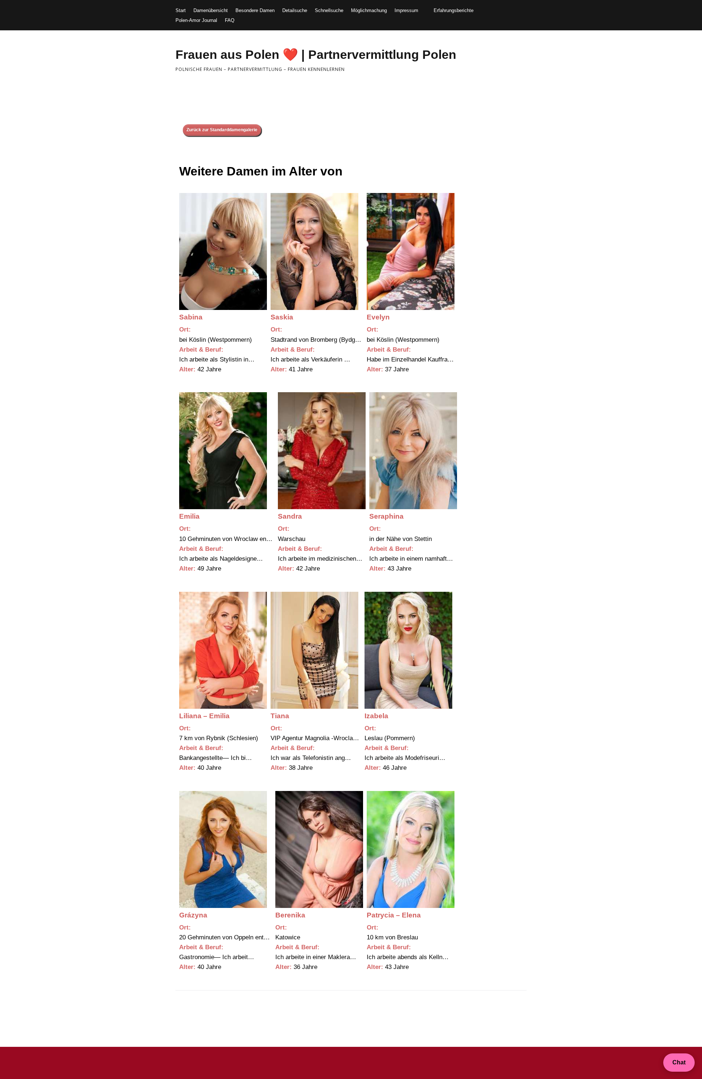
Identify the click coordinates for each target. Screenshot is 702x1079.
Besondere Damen (255, 10)
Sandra (290, 516)
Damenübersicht (210, 10)
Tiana (280, 716)
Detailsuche (294, 10)
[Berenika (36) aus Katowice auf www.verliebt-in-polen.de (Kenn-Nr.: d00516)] (319, 849)
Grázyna (193, 915)
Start (181, 10)
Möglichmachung (369, 10)
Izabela (376, 716)
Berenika (290, 915)
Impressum (406, 10)
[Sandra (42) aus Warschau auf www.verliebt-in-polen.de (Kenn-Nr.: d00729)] (322, 450)
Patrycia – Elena (394, 915)
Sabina (191, 317)
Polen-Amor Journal (196, 20)
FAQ (229, 20)
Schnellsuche (329, 10)
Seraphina (386, 516)
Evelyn (378, 317)
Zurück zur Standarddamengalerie (221, 129)
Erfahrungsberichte (453, 10)
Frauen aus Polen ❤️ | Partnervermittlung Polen (316, 54)
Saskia (282, 317)
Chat (679, 1062)
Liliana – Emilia (204, 716)
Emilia (189, 516)
